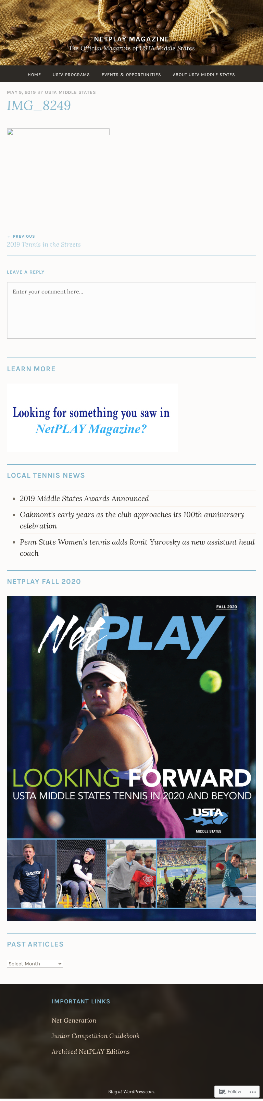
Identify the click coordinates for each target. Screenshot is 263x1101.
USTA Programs (71, 74)
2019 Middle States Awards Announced (84, 498)
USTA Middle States (70, 92)
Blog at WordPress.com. (131, 1091)
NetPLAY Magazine (132, 39)
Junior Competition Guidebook (95, 1036)
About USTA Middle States (204, 74)
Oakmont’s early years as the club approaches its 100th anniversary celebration (132, 520)
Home (34, 74)
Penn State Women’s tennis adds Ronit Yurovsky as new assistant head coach (137, 547)
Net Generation (74, 1020)
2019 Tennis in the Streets (44, 241)
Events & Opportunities (131, 74)
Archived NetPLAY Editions (91, 1051)
